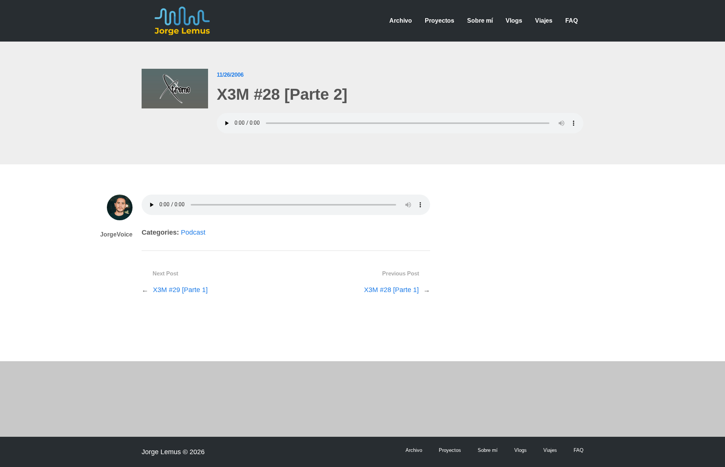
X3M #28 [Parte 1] (391, 290)
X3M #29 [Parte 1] (180, 290)
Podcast (193, 232)
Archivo (400, 20)
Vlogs (514, 20)
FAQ (571, 20)
